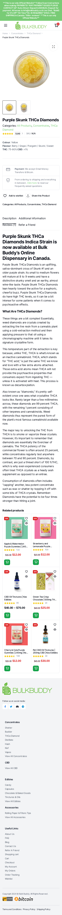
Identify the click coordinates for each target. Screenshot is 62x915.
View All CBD (11, 768)
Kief (7, 748)
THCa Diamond (33, 33)
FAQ (7, 838)
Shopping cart (12, 854)
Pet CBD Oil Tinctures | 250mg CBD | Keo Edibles (45, 651)
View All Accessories (15, 817)
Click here (32, 183)
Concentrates (17, 33)
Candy (8, 785)
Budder (8, 731)
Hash (7, 744)
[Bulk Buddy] (31, 25)
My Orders (10, 870)
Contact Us (10, 846)
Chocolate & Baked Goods (18, 793)
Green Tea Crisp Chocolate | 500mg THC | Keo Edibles (45, 599)
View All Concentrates (16, 756)
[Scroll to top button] (56, 900)
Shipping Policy (43, 909)
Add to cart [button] (7, 562)
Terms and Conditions (11, 909)
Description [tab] (9, 218)
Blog (7, 842)
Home (5, 33)
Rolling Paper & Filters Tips (18, 813)
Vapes (8, 752)
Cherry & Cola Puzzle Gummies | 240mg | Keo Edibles (16, 653)
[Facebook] (5, 706)
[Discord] (17, 706)
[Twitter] (11, 706)
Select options (7, 615)
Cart (7, 858)
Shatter (8, 727)
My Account (11, 866)
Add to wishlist (4, 195)
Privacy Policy (29, 909)
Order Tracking (12, 874)
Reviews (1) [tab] (9, 224)
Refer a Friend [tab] (27, 224)
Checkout (9, 862)
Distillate (9, 739)
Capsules (9, 789)
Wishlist (8, 878)
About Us (9, 834)
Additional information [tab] (32, 218)
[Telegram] (23, 706)
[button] (53, 47)
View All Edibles (13, 801)
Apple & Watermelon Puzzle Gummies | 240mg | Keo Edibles (16, 546)
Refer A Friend (12, 850)
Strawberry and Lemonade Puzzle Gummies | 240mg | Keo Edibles (44, 547)
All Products (24, 125)
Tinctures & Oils (12, 797)
